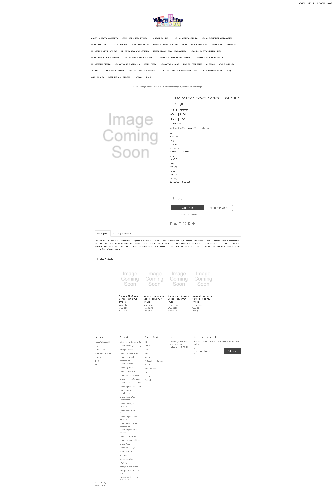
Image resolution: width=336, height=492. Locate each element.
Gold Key (148, 365)
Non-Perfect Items (192, 64)
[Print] (180, 223)
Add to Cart (130, 281)
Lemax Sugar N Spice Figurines (139, 57)
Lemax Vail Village (170, 64)
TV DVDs (95, 70)
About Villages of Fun (212, 70)
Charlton (148, 357)
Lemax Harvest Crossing (165, 44)
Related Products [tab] (105, 259)
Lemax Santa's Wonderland (135, 51)
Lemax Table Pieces (101, 64)
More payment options (187, 214)
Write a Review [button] (203, 128)
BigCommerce (108, 483)
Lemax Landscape (140, 44)
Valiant (148, 376)
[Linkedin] (189, 223)
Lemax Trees (150, 64)
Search (302, 3)
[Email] (175, 223)
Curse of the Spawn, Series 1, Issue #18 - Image (202, 299)
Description (102, 233)
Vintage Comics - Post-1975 (141, 70)
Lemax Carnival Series (186, 38)
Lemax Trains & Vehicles (127, 64)
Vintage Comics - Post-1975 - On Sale (179, 70)
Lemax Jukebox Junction (194, 44)
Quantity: (174, 194)
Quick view (130, 276)
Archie (147, 372)
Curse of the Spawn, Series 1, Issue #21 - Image (129, 299)
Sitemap (98, 365)
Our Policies (97, 77)
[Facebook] (171, 223)
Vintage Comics (160, 38)
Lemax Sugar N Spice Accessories (176, 57)
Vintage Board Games (113, 70)
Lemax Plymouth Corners (104, 51)
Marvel (147, 346)
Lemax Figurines (119, 44)
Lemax (147, 349)
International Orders (119, 77)
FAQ (229, 70)
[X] (184, 223)
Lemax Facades (98, 44)
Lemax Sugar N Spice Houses (211, 57)
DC (146, 342)
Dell (146, 353)
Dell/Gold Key (150, 369)
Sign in (311, 3)
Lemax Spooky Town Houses (105, 57)
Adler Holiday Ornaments (104, 38)
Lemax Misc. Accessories (223, 44)
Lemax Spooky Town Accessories (169, 51)
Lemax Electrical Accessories (217, 38)
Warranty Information (123, 233)
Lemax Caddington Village (135, 38)
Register (321, 3)
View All (148, 380)
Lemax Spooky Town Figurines (206, 51)
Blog (148, 77)
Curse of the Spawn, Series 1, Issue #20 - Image (154, 299)
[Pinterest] (193, 223)
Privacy (138, 77)
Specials (210, 64)
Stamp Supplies (226, 64)
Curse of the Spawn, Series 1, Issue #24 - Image (178, 299)
